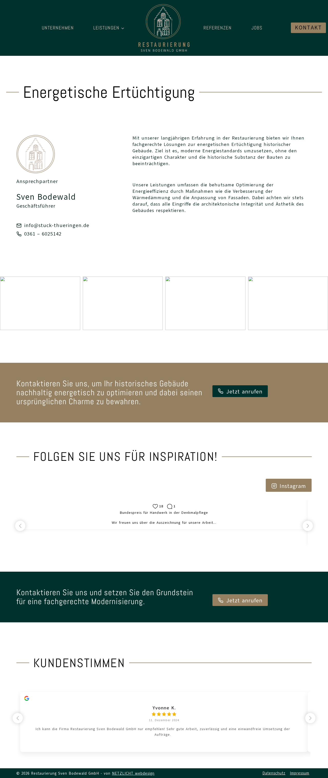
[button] (40, 303)
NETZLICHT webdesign (133, 773)
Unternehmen (58, 28)
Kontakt (308, 27)
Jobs (256, 28)
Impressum (299, 773)
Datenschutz (273, 773)
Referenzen (217, 28)
